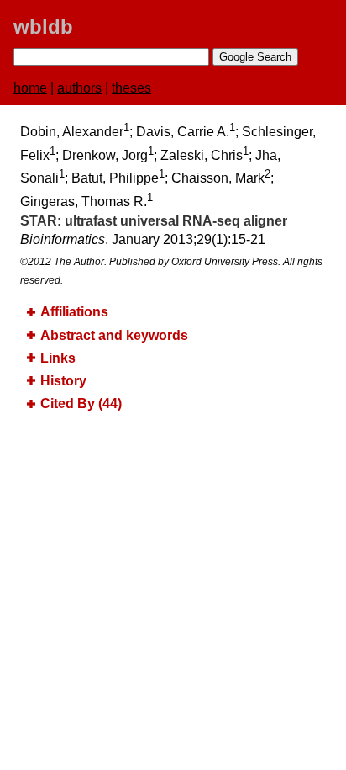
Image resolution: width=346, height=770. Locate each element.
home (30, 88)
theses (131, 88)
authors (79, 88)
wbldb (43, 26)
